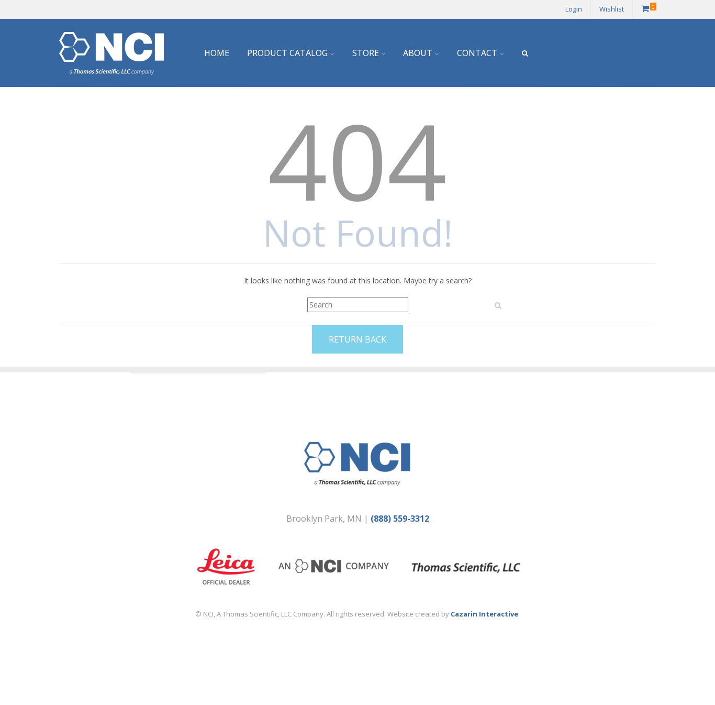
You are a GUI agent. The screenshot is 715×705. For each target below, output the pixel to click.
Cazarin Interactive (484, 614)
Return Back (357, 339)
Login (573, 9)
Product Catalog (287, 53)
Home (216, 53)
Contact (477, 53)
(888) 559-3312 (400, 518)
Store (365, 53)
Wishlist (611, 9)
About (417, 53)
